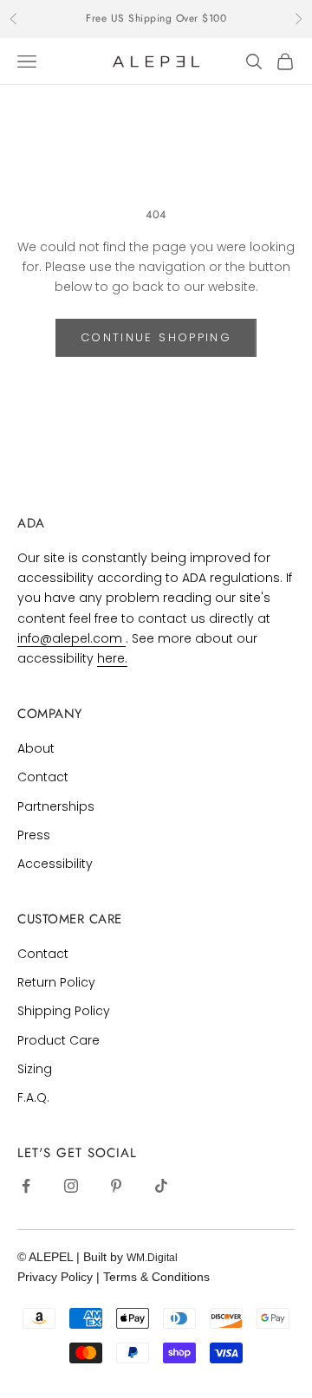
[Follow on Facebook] (26, 1185)
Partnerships (55, 806)
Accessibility (55, 863)
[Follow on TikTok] (161, 1185)
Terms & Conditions (156, 1277)
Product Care (58, 1040)
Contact (42, 777)
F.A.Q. (33, 1097)
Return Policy (56, 982)
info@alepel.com (71, 638)
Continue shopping (156, 337)
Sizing (34, 1069)
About (36, 748)
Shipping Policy (63, 1010)
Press (33, 835)
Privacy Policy (56, 1277)
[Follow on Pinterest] (116, 1185)
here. (112, 658)
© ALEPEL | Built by (72, 1257)
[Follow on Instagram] (71, 1185)
